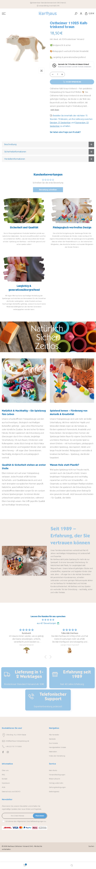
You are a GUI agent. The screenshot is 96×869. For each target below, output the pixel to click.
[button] (46, 657)
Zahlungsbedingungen (57, 787)
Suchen (91, 846)
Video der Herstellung (57, 756)
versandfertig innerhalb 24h (49, 6)
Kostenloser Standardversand (43, 3)
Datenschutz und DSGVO (11, 792)
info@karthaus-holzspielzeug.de (17, 741)
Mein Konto (53, 770)
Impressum (6, 783)
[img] (48, 620)
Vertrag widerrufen (56, 783)
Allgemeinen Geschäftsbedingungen (30, 821)
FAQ (3, 775)
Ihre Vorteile (53, 743)
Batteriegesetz (54, 792)
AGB (3, 787)
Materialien (53, 752)
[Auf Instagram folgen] (8, 752)
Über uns (5, 770)
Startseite (52, 739)
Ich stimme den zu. (26, 821)
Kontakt (4, 779)
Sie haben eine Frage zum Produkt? (65, 132)
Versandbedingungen (57, 775)
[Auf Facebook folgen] (3, 752)
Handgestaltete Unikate (57, 747)
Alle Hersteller (54, 735)
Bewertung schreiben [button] (48, 189)
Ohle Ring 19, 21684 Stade (16, 735)
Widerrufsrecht (54, 779)
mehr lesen (54, 110)
